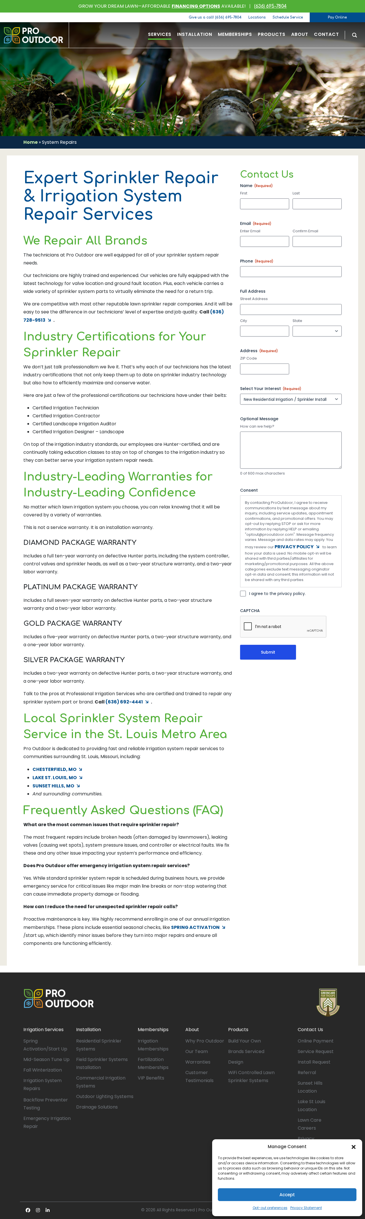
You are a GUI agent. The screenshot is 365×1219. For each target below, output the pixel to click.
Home (30, 142)
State (297, 320)
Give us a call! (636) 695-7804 (215, 17)
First (243, 193)
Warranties (197, 1062)
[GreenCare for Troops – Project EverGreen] (328, 1002)
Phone (256, 261)
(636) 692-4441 (124, 702)
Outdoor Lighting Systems (104, 1096)
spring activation (195, 927)
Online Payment (316, 1041)
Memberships (153, 1029)
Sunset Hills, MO (53, 786)
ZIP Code (248, 358)
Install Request (314, 1062)
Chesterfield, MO (54, 769)
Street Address (254, 298)
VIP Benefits (151, 1078)
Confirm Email (305, 231)
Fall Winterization (42, 1070)
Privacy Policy (294, 546)
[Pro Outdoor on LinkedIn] (47, 1210)
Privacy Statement (306, 1207)
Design (235, 1062)
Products (238, 1029)
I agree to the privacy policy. (277, 593)
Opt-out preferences (270, 1207)
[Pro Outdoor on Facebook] (28, 1210)
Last (296, 193)
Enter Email (250, 231)
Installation (88, 1029)
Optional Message (259, 419)
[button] (353, 1147)
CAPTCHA (250, 610)
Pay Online (337, 17)
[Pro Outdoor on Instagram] (38, 1210)
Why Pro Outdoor (204, 1041)
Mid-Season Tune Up (46, 1059)
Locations (257, 17)
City (243, 320)
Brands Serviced (246, 1051)
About (192, 1029)
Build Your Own (244, 1041)
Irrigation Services (43, 1029)
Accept (287, 1195)
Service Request (316, 1051)
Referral (307, 1072)
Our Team (196, 1051)
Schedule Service (288, 17)
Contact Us (310, 1029)
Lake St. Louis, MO (55, 777)
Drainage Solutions (97, 1107)
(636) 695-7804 (270, 6)
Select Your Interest (270, 388)
